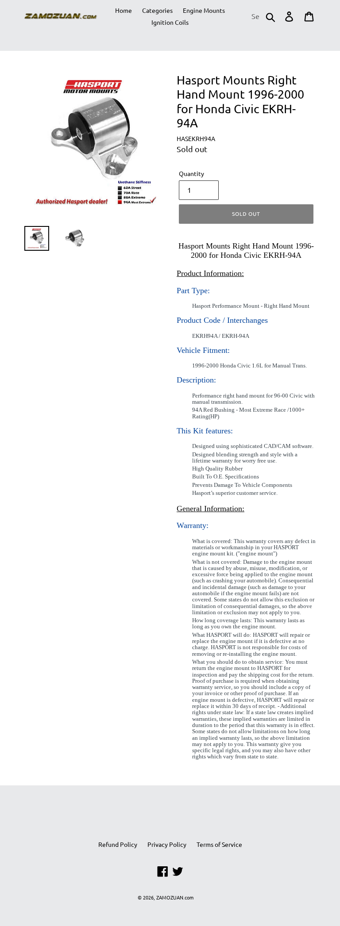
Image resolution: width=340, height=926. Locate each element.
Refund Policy (117, 844)
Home (123, 10)
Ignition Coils (170, 22)
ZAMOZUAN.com (174, 897)
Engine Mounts (204, 10)
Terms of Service (219, 844)
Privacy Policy (166, 844)
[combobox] (262, 16)
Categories (157, 10)
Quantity (191, 173)
